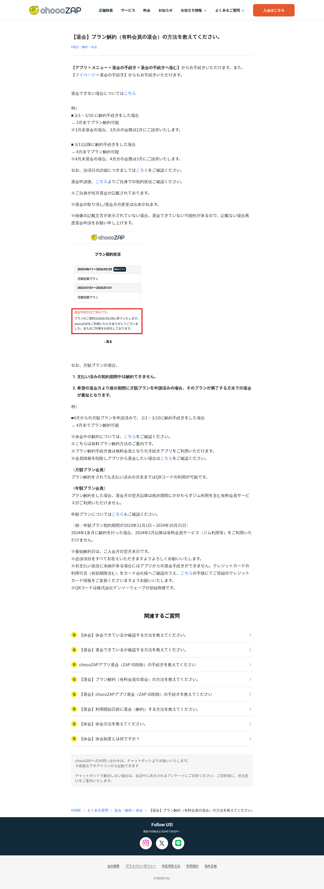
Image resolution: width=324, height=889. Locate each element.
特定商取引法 (171, 865)
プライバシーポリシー (141, 865)
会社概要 (113, 865)
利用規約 (192, 865)
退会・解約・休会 (128, 810)
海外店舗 (211, 865)
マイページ (85, 75)
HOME (76, 810)
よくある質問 (97, 810)
